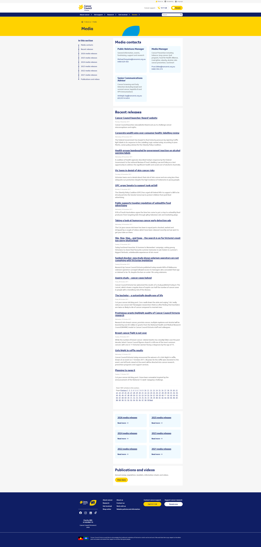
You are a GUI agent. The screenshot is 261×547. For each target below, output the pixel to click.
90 (123, 400)
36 (157, 393)
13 (154, 390)
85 (171, 398)
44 (117, 395)
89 (120, 400)
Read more (122, 423)
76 (145, 398)
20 (174, 390)
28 (134, 393)
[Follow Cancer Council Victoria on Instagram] (85, 514)
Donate (178, 8)
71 (131, 398)
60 (163, 395)
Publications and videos (90, 79)
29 (137, 393)
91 (125, 400)
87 (177, 398)
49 (131, 395)
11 (148, 390)
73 (137, 398)
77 (148, 398)
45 (120, 395)
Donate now (173, 504)
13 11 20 (164, 8)
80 (157, 398)
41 (171, 393)
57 (154, 395)
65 (177, 395)
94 (134, 400)
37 (160, 393)
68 (123, 398)
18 (168, 390)
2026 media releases (127, 417)
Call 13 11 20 (152, 504)
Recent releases (87, 49)
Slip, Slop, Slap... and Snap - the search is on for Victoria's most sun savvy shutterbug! (147, 239)
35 (154, 393)
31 (143, 393)
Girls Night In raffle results (129, 350)
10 (145, 390)
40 (168, 393)
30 (140, 393)
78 (151, 398)
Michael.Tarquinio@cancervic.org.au (132, 59)
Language (180, 1)
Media (95, 22)
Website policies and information (128, 509)
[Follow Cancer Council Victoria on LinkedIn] (90, 514)
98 (145, 400)
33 (148, 393)
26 (128, 393)
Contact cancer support (152, 500)
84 (168, 398)
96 (140, 400)
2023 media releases (161, 433)
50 (134, 395)
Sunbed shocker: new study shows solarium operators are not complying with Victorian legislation (147, 259)
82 (163, 398)
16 (162, 390)
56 (151, 395)
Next (151, 400)
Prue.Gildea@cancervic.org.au (163, 66)
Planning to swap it (125, 370)
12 (151, 390)
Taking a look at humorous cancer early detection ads (143, 220)
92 (128, 400)
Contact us (120, 503)
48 (128, 395)
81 (160, 398)
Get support (98, 15)
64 (174, 395)
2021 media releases (161, 448)
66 (117, 398)
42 (174, 393)
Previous (124, 390)
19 (171, 390)
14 (157, 390)
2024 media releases (127, 433)
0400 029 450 (123, 61)
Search (181, 15)
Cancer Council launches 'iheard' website (136, 117)
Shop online (107, 509)
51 (137, 395)
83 (165, 398)
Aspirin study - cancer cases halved (133, 277)
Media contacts (87, 45)
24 (123, 393)
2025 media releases (161, 417)
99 (148, 400)
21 (177, 390)
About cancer (107, 500)
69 (125, 398)
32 (145, 393)
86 (174, 398)
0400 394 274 (157, 69)
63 (171, 395)
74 (140, 398)
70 (128, 398)
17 (165, 390)
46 (123, 395)
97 (143, 400)
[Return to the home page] (85, 10)
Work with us (121, 506)
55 (148, 395)
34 (151, 393)
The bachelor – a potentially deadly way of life (139, 295)
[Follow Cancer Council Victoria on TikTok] (95, 514)
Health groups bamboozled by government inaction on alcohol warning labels (147, 151)
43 (177, 393)
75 (143, 398)
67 (120, 398)
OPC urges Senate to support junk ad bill (136, 185)
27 (131, 393)
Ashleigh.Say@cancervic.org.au (130, 95)
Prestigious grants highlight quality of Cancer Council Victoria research (147, 314)
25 (125, 393)
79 (154, 398)
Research (106, 503)
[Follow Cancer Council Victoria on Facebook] (80, 514)
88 (117, 400)
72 (134, 398)
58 (157, 395)
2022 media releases (127, 448)
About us (160, 1)
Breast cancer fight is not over (131, 332)
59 (160, 395)
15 (159, 390)
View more (121, 480)
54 (145, 395)
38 (163, 393)
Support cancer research (173, 500)
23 (120, 393)
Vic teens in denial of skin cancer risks (134, 170)
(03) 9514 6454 (124, 98)
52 (140, 395)
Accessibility (170, 1)
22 (117, 393)
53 (143, 395)
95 (137, 400)
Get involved (107, 506)
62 (168, 395)
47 (125, 395)
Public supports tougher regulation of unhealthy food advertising (143, 204)
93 (131, 400)
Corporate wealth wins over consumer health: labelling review (147, 132)
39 (165, 393)
